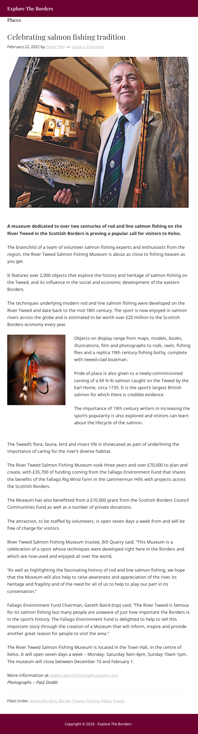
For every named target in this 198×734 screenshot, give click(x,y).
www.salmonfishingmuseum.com (84, 675)
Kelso (106, 701)
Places (119, 701)
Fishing (92, 701)
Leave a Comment (88, 46)
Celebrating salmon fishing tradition (66, 37)
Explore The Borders (30, 8)
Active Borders (43, 701)
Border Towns (71, 701)
